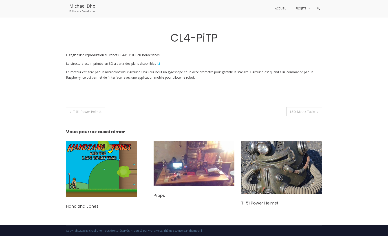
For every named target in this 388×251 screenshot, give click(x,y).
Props (159, 195)
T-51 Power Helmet (87, 111)
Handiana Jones (82, 206)
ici (158, 63)
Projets (301, 8)
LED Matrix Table (302, 111)
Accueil (280, 8)
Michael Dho (82, 6)
